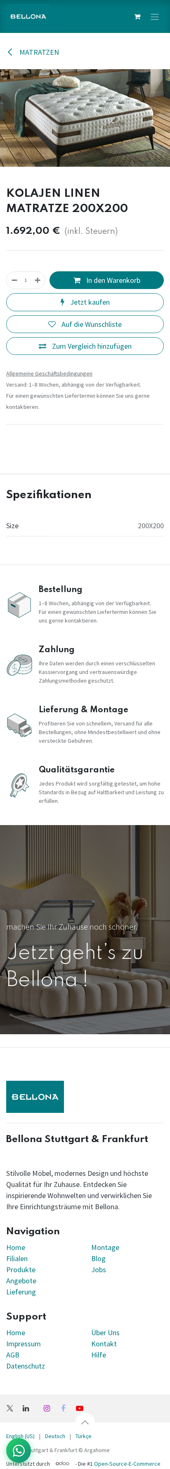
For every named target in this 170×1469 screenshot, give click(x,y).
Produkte (20, 1269)
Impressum (23, 1343)
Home (15, 1247)
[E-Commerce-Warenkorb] (137, 16)
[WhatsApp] (18, 1450)
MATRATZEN (38, 52)
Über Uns (105, 1332)
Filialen (17, 1258)
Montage (105, 1247)
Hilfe (98, 1354)
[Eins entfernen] (14, 280)
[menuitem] (55, 1436)
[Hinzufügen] (37, 280)
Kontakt (104, 1343)
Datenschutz (25, 1366)
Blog (98, 1258)
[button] (85, 1422)
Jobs (98, 1269)
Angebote (21, 1280)
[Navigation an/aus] (155, 16)
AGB (12, 1354)
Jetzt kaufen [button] (89, 302)
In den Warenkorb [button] (112, 280)
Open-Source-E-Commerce (127, 1463)
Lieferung (21, 1291)
